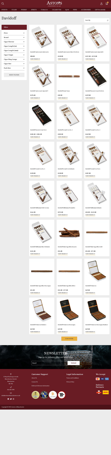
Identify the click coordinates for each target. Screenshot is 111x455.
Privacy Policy (70, 382)
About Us (34, 378)
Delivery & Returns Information (40, 386)
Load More (69, 338)
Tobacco (44, 10)
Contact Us (35, 382)
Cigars (14, 10)
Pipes (75, 10)
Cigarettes (56, 10)
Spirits (34, 10)
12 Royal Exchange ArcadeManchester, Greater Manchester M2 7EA (10, 380)
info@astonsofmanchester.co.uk (11, 395)
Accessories (86, 10)
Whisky (24, 10)
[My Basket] (107, 4)
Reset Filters (14, 75)
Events (4, 10)
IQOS (67, 10)
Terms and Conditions (72, 378)
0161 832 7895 (10, 389)
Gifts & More (100, 10)
